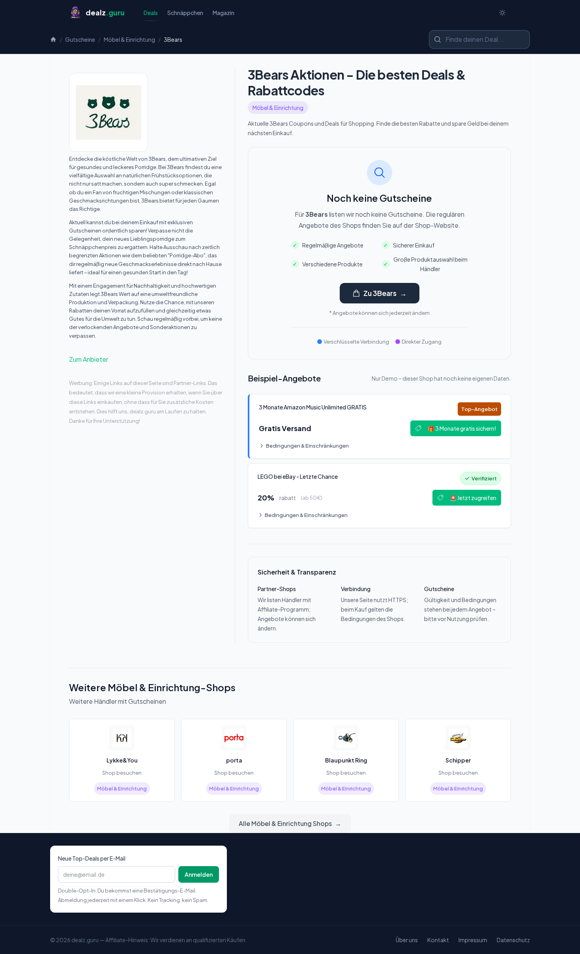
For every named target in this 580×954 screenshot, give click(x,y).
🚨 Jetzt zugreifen (473, 497)
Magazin (223, 12)
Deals (151, 12)
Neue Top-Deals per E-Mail (91, 858)
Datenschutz (513, 939)
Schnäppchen (185, 12)
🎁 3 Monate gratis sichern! (462, 428)
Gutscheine (80, 39)
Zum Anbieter (88, 359)
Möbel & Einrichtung (129, 39)
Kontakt (438, 939)
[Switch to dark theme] (502, 13)
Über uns (407, 939)
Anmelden (199, 874)
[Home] (53, 39)
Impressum (472, 939)
